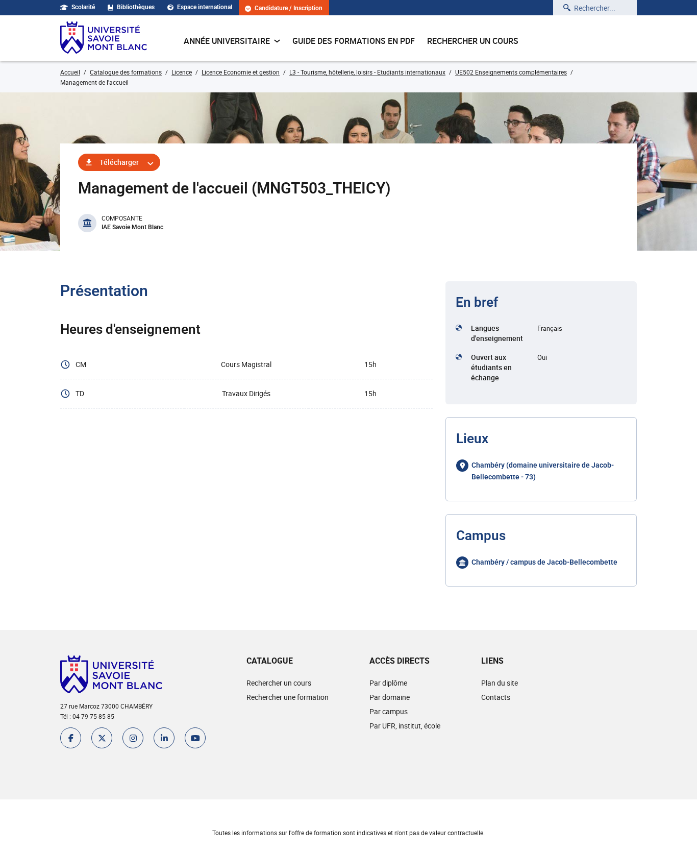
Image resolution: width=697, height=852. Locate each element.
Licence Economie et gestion (241, 72)
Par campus (388, 711)
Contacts (495, 697)
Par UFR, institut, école (404, 726)
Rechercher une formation (287, 697)
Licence (181, 72)
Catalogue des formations (126, 72)
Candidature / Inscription (288, 8)
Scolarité (83, 7)
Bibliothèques (136, 7)
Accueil (70, 72)
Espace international (204, 7)
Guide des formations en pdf (353, 40)
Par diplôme (388, 683)
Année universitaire (227, 40)
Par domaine (389, 697)
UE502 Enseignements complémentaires (511, 72)
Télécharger (119, 162)
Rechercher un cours (472, 40)
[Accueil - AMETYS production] (103, 38)
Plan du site (499, 683)
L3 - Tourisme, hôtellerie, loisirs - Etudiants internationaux (367, 72)
